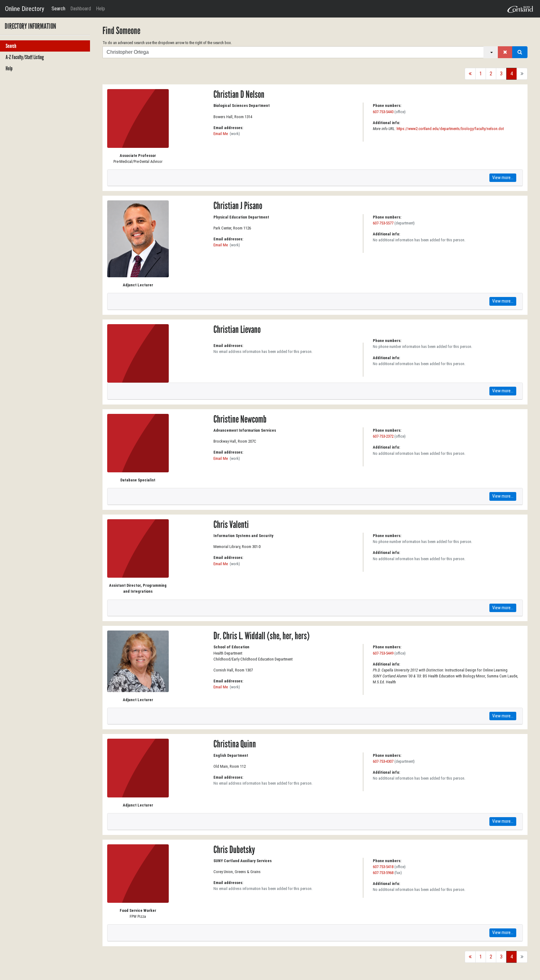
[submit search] (520, 52)
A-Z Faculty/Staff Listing (25, 57)
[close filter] (505, 52)
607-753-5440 (383, 111)
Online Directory (24, 9)
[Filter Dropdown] (490, 52)
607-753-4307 (383, 761)
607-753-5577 (383, 223)
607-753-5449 (383, 653)
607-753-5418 (383, 866)
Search (58, 9)
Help (100, 9)
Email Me (220, 133)
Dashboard (80, 9)
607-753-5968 (383, 872)
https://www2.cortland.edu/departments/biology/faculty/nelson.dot (450, 128)
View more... (502, 177)
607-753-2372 (383, 436)
